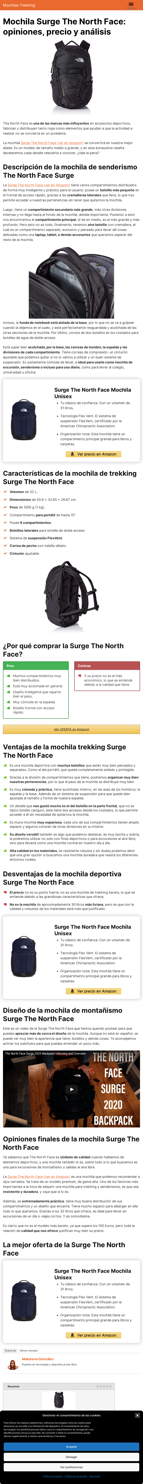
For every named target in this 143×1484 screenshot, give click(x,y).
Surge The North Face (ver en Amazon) (52, 143)
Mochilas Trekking (19, 5)
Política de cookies (53, 1476)
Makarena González (38, 1359)
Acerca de (10, 1350)
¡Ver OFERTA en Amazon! (71, 729)
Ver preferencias (71, 1467)
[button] (137, 1415)
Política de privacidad (76, 1476)
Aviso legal (94, 1476)
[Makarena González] (12, 1364)
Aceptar (71, 1446)
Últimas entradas (29, 1350)
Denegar (71, 1457)
